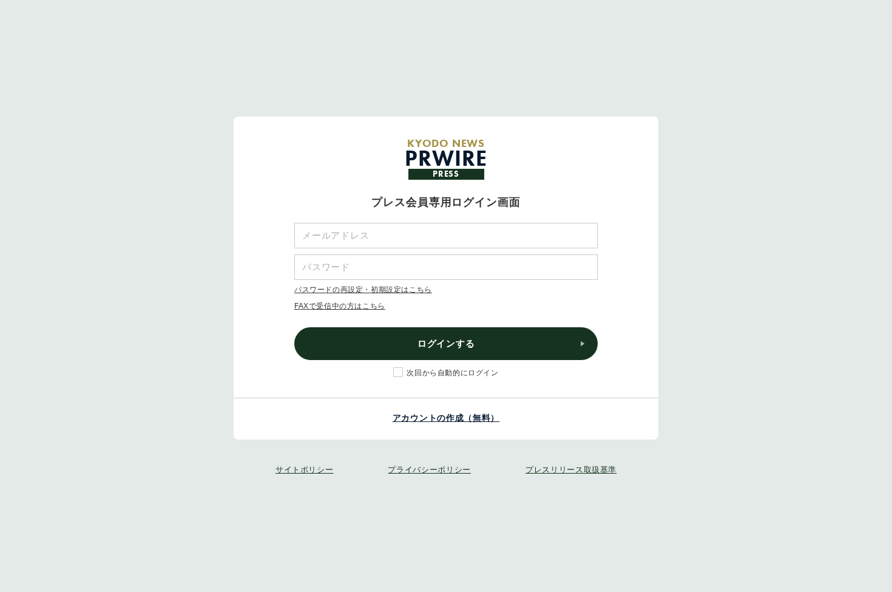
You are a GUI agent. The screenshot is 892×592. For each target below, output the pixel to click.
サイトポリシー (304, 469)
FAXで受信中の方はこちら (339, 306)
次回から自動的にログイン (452, 373)
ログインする (446, 343)
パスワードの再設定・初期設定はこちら (363, 289)
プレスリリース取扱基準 (571, 469)
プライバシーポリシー (429, 469)
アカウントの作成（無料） (446, 418)
